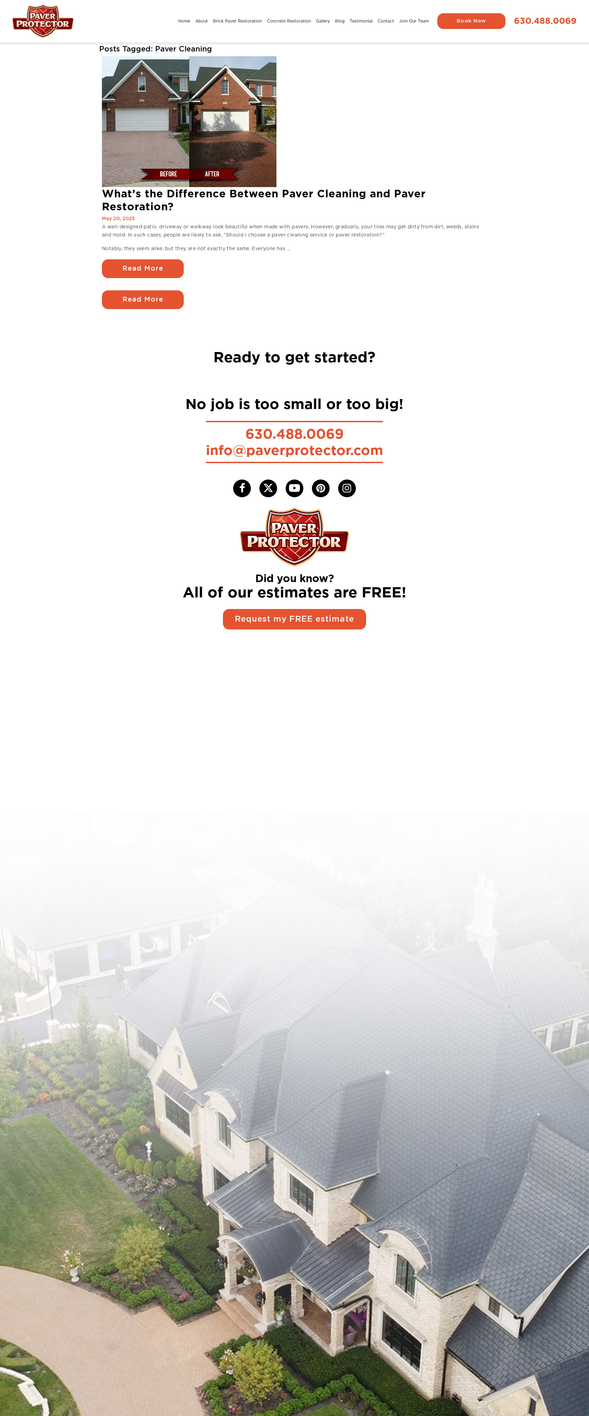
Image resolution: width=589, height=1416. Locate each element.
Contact (386, 21)
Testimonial (361, 21)
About (201, 21)
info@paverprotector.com (294, 450)
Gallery (323, 21)
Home (184, 21)
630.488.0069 (545, 21)
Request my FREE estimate (294, 619)
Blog (340, 21)
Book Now (471, 21)
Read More (142, 268)
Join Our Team (414, 21)
